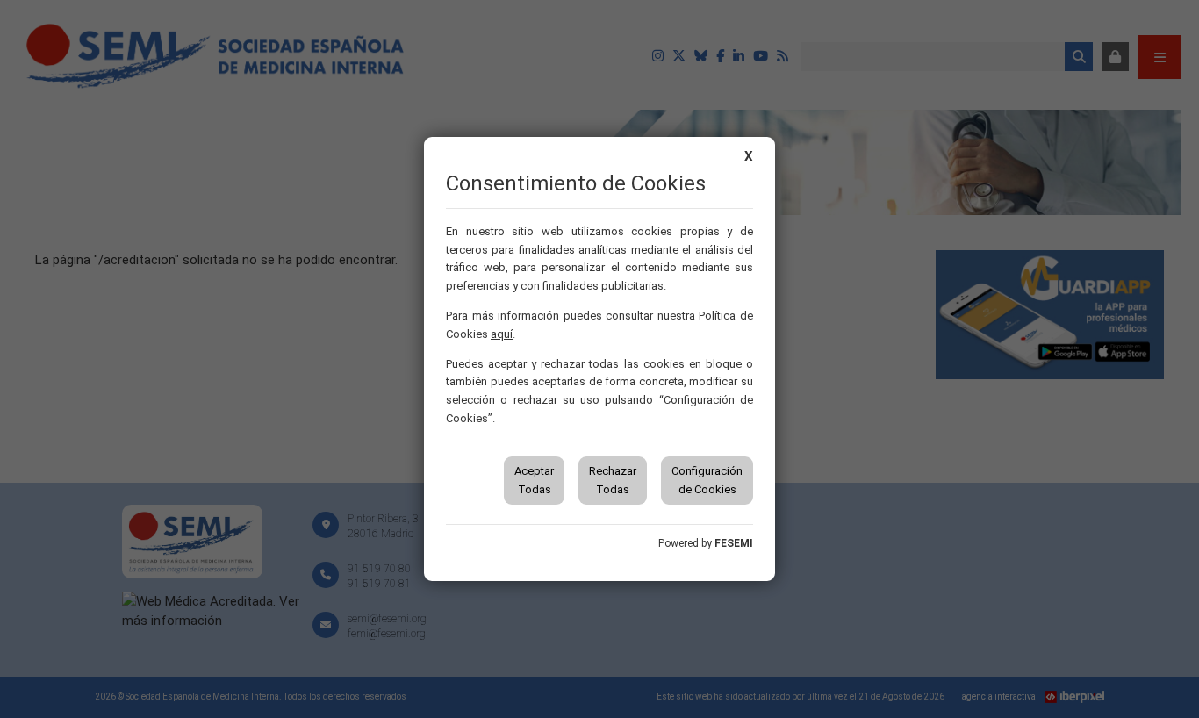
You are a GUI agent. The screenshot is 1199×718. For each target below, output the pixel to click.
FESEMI (733, 543)
